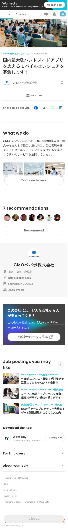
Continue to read (34, 180)
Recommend (34, 230)
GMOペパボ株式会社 (34, 265)
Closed (34, 519)
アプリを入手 (55, 437)
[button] (35, 427)
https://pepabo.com (20, 277)
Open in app (54, 4)
